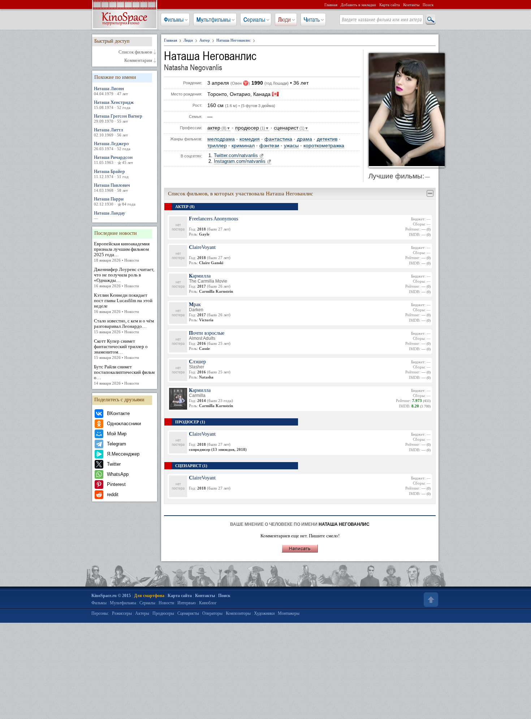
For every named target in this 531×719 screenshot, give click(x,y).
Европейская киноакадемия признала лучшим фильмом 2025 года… (122, 251)
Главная (330, 5)
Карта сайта (389, 5)
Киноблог (208, 602)
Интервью (186, 602)
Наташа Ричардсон (113, 160)
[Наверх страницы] (430, 600)
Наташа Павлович (112, 187)
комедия (249, 139)
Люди (284, 20)
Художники (264, 613)
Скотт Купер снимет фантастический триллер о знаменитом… (121, 349)
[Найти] (430, 19)
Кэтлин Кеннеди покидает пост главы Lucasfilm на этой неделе (123, 303)
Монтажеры (288, 613)
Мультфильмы (213, 20)
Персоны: (100, 613)
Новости (166, 602)
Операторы (212, 613)
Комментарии (138, 60)
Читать (312, 20)
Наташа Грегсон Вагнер (118, 118)
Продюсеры (163, 613)
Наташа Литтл (111, 132)
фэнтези (269, 145)
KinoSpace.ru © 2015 (111, 595)
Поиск (428, 5)
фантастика (278, 139)
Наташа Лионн (111, 91)
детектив (327, 139)
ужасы (291, 145)
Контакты (411, 5)
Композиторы (238, 613)
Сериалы (254, 20)
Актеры (142, 613)
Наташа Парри (114, 201)
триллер (217, 145)
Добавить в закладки (358, 5)
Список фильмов (135, 52)
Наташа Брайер (111, 174)
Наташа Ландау (109, 215)
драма (304, 139)
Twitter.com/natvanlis (236, 155)
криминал (243, 145)
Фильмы (174, 20)
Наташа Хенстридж (114, 105)
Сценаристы (188, 613)
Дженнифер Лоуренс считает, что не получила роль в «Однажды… (124, 277)
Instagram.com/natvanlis (240, 161)
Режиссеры (122, 613)
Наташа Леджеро (112, 146)
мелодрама (221, 139)
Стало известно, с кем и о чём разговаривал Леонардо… (124, 326)
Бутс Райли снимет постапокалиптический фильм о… (124, 374)
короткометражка (323, 145)
